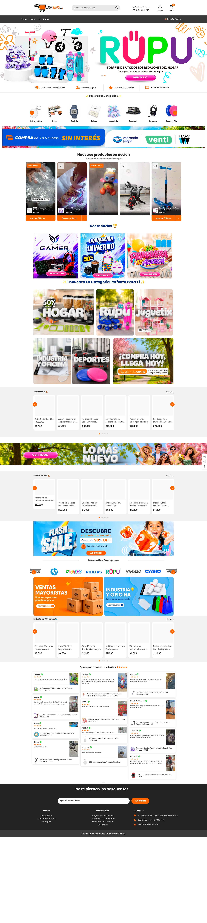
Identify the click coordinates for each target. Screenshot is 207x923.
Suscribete (140, 800)
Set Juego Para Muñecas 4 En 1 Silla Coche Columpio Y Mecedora (162, 420)
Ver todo (170, 392)
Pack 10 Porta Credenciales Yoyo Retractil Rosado (91, 648)
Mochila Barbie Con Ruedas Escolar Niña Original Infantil (138, 504)
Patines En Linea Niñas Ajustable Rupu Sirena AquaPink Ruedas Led (139, 420)
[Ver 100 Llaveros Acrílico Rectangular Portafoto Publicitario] (52, 218)
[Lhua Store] (35, 112)
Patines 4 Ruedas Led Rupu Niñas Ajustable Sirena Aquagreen (90, 420)
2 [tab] (105, 75)
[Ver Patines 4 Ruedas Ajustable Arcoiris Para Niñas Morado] (84, 218)
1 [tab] (102, 75)
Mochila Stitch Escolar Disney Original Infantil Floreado (160, 504)
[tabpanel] (103, 53)
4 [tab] (107, 433)
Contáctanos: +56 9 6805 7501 (151, 820)
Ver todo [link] (170, 476)
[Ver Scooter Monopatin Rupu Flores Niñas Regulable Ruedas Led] (178, 218)
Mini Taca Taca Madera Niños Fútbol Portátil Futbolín (115, 420)
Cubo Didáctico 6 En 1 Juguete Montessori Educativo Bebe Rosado (44, 420)
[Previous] (4, 53)
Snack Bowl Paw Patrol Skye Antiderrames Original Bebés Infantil (113, 504)
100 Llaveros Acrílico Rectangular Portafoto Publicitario (115, 648)
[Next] (202, 53)
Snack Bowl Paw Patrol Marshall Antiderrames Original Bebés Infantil (89, 504)
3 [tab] (105, 433)
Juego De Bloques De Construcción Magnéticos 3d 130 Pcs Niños (66, 504)
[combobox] (93, 8)
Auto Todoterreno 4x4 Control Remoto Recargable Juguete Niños (68, 420)
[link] (50, 87)
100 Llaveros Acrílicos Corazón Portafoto (137, 648)
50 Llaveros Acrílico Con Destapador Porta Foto (162, 648)
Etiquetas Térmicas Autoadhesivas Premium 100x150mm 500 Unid (44, 648)
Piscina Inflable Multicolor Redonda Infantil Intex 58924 (44, 499)
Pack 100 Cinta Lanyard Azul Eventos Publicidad (67, 648)
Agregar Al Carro (37, 218)
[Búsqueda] (96, 8)
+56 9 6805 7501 (141, 9)
